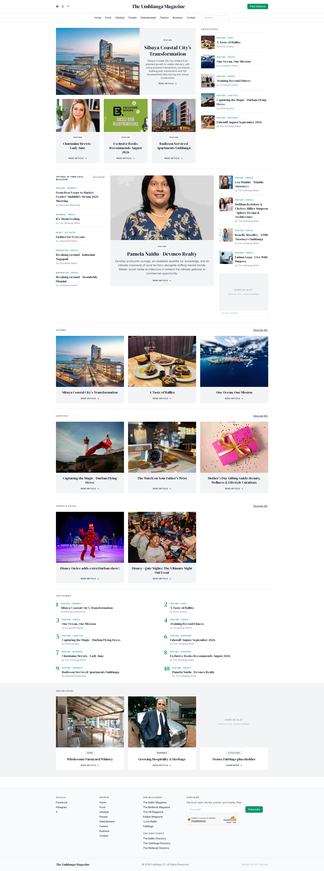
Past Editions (257, 6)
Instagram (61, 807)
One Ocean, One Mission (234, 61)
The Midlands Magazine (156, 807)
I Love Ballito (150, 821)
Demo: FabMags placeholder (234, 759)
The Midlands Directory (156, 848)
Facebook (62, 802)
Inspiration (62, 250)
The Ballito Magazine (155, 802)
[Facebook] (57, 6)
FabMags (148, 826)
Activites (70, 233)
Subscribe (254, 809)
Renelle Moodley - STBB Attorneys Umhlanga (251, 237)
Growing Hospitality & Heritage (162, 759)
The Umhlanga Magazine (158, 6)
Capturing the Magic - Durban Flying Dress (241, 102)
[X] (62, 6)
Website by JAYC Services (255, 864)
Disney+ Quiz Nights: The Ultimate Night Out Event (162, 570)
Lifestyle (119, 17)
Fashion (164, 17)
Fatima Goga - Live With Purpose (251, 259)
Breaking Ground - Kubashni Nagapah (75, 257)
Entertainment (148, 17)
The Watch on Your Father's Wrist (162, 478)
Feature (167, 40)
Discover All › (99, 178)
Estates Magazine (153, 816)
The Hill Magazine (153, 811)
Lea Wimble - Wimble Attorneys (249, 184)
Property (72, 188)
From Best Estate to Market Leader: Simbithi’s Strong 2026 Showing (77, 196)
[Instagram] (68, 6)
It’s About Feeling (68, 219)
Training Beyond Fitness (234, 81)
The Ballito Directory (154, 838)
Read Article (168, 83)
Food (108, 17)
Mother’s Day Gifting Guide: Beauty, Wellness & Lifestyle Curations (234, 480)
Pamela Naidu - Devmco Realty (162, 253)
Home (98, 17)
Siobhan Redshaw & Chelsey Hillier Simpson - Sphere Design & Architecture (251, 210)
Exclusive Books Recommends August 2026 (126, 148)
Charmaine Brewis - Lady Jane (78, 145)
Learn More (234, 765)
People (133, 17)
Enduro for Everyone (70, 237)
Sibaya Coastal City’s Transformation (167, 50)
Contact (191, 17)
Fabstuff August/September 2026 (239, 122)
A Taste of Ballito (228, 42)
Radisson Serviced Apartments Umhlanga (173, 145)
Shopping (233, 118)
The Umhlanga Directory (156, 843)
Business (178, 17)
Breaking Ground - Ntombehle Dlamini (76, 279)
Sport (59, 233)
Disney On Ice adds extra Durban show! (90, 568)
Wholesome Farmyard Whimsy (90, 759)
